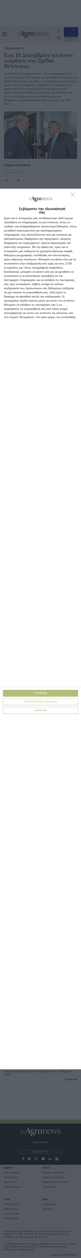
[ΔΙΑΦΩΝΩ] (74, 196)
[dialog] (40, 629)
